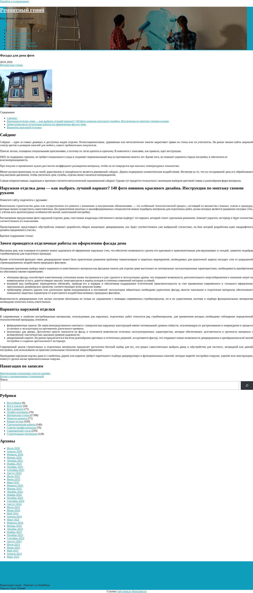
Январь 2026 (14, 457)
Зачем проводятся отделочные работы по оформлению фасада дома (46, 124)
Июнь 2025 (13, 479)
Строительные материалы (22, 45)
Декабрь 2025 (15, 460)
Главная (11, 30)
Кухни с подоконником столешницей (22, 376)
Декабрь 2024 (15, 491)
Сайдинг (12, 118)
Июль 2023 (13, 544)
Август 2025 (14, 473)
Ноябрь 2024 (14, 494)
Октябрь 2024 (15, 497)
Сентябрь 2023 (15, 538)
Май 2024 (12, 513)
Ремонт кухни (15, 36)
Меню (3, 24)
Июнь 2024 (13, 510)
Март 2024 (13, 519)
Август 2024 (14, 504)
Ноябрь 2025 (14, 463)
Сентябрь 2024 (15, 501)
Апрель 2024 (14, 516)
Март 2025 (13, 482)
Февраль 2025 (15, 485)
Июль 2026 (13, 448)
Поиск (4, 379)
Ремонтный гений (22, 10)
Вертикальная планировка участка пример (25, 373)
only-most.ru (124, 591)
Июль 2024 (13, 507)
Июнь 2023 (13, 547)
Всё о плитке (14, 405)
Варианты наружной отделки (24, 127)
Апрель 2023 (14, 553)
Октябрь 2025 (15, 466)
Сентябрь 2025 (15, 470)
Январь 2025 (14, 488)
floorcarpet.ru (139, 591)
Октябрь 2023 (15, 535)
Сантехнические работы (21, 42)
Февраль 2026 (15, 454)
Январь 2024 (14, 525)
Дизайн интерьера (17, 412)
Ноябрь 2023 (14, 532)
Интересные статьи (18, 33)
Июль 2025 (13, 476)
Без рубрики (14, 402)
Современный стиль (19, 39)
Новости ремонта (17, 48)
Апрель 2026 (14, 451)
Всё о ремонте (15, 409)
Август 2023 (14, 541)
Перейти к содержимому (14, 1)
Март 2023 (13, 556)
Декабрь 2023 (15, 529)
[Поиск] (247, 385)
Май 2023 (12, 550)
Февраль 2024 (15, 522)
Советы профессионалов (21, 427)
